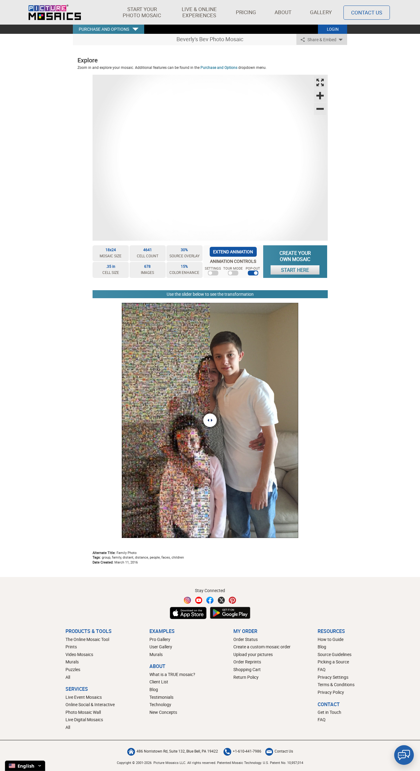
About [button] (283, 12)
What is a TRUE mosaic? (172, 674)
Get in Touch (329, 712)
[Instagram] (187, 600)
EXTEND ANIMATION (233, 252)
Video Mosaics (79, 654)
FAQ (322, 669)
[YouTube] (199, 600)
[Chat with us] (404, 755)
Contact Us (366, 12)
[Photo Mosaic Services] (55, 12)
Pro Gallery (159, 639)
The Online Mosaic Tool (87, 639)
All (67, 677)
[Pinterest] (232, 600)
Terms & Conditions (336, 684)
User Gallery (160, 647)
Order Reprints (247, 662)
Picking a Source (333, 662)
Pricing (246, 12)
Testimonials (161, 697)
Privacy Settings (333, 677)
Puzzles (72, 669)
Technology (160, 704)
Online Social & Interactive (90, 704)
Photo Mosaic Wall (83, 712)
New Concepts (163, 712)
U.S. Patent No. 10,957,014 (283, 762)
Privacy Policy (331, 692)
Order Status (245, 639)
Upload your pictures (253, 654)
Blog (153, 689)
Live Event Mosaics (83, 697)
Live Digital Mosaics (84, 719)
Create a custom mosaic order (262, 647)
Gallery (321, 12)
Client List (158, 682)
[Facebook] (210, 600)
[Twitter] (221, 600)
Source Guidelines (334, 654)
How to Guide (330, 639)
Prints (71, 647)
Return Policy (246, 677)
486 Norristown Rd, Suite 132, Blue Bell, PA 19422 (177, 751)
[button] (142, 12)
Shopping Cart (247, 669)
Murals (72, 662)
